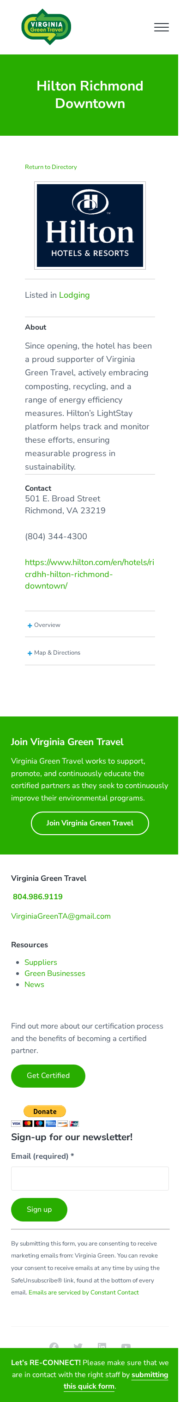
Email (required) (42, 1156)
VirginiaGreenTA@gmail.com (61, 916)
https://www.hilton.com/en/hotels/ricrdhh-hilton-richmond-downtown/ (89, 574)
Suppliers (40, 962)
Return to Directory (51, 167)
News (34, 984)
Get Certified (48, 1076)
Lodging (74, 295)
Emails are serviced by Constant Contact (84, 1292)
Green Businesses (54, 973)
